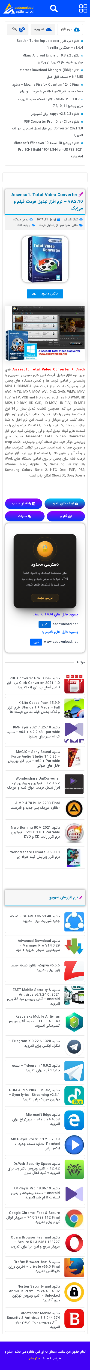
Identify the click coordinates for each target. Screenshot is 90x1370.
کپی (44, 624)
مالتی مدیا (72, 225)
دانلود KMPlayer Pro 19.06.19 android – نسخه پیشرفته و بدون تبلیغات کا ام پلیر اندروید (35, 1193)
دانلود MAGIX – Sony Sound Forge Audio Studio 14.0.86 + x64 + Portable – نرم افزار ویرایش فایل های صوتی (34, 758)
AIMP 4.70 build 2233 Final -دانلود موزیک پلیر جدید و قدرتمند (35, 805)
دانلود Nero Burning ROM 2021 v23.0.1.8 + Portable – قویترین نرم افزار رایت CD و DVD (35, 832)
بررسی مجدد (45, 598)
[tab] (70, 29)
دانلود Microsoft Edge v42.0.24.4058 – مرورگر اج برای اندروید (36, 1119)
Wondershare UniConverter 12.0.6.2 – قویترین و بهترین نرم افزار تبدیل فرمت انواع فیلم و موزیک (33, 783)
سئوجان (34, 1358)
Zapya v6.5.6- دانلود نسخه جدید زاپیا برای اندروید (35, 968)
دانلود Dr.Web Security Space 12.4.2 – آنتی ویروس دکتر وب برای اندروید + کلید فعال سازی (34, 1168)
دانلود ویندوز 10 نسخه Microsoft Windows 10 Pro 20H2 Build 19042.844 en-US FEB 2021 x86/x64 (48, 150)
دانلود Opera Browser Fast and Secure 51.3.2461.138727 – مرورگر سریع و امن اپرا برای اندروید (35, 1242)
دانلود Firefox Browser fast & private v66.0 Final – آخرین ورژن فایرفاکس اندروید (34, 1266)
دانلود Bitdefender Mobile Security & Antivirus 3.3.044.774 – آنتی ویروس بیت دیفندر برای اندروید (33, 1320)
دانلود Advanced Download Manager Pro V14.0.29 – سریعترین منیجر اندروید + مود (38, 945)
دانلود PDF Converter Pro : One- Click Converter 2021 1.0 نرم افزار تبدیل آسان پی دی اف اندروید (47, 128)
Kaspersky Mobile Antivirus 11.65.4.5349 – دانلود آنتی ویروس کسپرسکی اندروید (33, 1021)
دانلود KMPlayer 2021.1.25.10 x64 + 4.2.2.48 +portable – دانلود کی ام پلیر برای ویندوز (33, 732)
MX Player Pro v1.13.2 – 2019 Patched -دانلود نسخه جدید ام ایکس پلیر (35, 1144)
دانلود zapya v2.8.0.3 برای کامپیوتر (55, 113)
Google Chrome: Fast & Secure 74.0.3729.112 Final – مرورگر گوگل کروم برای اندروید (33, 1217)
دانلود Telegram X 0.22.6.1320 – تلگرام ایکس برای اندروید (34, 1043)
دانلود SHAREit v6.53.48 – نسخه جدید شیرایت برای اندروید (35, 919)
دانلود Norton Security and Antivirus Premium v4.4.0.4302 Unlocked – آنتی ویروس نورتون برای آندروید (34, 1293)
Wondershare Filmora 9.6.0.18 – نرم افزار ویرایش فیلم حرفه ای (33, 855)
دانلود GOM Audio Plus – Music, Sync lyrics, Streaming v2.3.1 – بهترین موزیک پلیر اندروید (34, 1095)
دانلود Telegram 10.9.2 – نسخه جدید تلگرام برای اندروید (36, 1068)
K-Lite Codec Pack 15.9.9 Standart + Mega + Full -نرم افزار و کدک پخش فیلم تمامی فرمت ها (34, 707)
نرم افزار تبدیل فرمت (51, 225)
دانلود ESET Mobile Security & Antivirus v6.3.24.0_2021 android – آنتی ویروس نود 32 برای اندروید (33, 996)
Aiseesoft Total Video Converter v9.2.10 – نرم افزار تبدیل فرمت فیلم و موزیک (47, 201)
